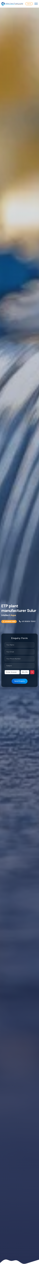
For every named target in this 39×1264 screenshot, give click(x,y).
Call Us (29, 4)
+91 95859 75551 (9, 621)
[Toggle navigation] (36, 4)
